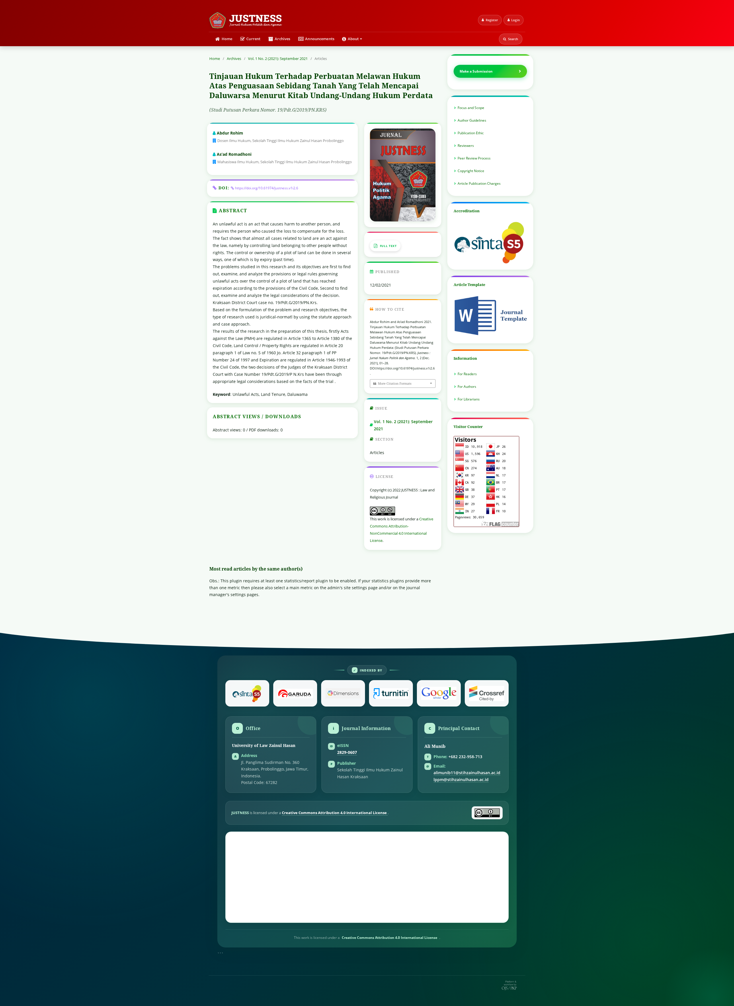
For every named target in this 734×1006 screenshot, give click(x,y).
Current (253, 38)
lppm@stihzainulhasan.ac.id (461, 779)
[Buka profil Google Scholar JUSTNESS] (438, 693)
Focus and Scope (471, 107)
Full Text (388, 246)
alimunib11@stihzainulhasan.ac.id (467, 772)
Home (227, 38)
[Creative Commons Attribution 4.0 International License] (487, 812)
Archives (282, 38)
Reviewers (466, 145)
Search (513, 39)
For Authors (467, 386)
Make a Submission (476, 71)
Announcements (319, 38)
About (353, 38)
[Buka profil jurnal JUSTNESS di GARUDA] (295, 693)
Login (515, 20)
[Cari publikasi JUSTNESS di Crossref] (486, 693)
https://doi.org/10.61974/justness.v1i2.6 (266, 188)
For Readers (467, 373)
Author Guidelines (472, 120)
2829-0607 (347, 752)
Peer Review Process (474, 158)
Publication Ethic (471, 133)
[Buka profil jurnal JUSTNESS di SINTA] (247, 693)
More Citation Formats (394, 383)
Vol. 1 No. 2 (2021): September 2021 (278, 58)
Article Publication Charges (479, 183)
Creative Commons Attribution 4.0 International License (335, 812)
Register (492, 20)
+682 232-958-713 (465, 756)
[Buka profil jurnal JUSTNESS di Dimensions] (343, 693)
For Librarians (469, 399)
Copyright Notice (471, 170)
